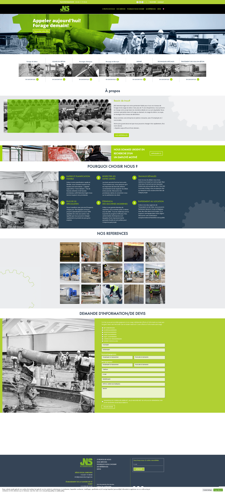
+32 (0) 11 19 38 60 (81, 2)
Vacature (153, 2)
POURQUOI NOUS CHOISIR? (106, 464)
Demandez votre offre (41, 31)
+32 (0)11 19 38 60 (86, 475)
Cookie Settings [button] (207, 490)
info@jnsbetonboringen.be (83, 477)
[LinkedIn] (140, 2)
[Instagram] (142, 2)
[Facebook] (137, 2)
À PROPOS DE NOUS (104, 459)
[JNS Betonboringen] (65, 9)
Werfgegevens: (107, 362)
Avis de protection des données (105, 484)
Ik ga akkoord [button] (218, 490)
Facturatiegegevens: (109, 354)
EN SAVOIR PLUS (30, 79)
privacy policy (50, 491)
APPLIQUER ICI (156, 153)
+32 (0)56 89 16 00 (86, 486)
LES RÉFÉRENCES (102, 467)
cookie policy (60, 491)
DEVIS (99, 469)
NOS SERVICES (102, 462)
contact (161, 2)
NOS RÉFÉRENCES (121, 135)
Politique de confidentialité (104, 486)
